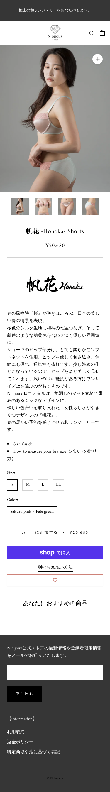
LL (58, 485)
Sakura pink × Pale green (32, 512)
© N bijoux (55, 778)
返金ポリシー (20, 742)
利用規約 (16, 732)
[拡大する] (97, 59)
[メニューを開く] (8, 33)
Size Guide (23, 444)
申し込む (25, 694)
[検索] (91, 33)
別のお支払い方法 (55, 567)
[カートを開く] (102, 33)
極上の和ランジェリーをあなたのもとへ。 (55, 10)
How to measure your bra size (39, 452)
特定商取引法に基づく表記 (33, 752)
